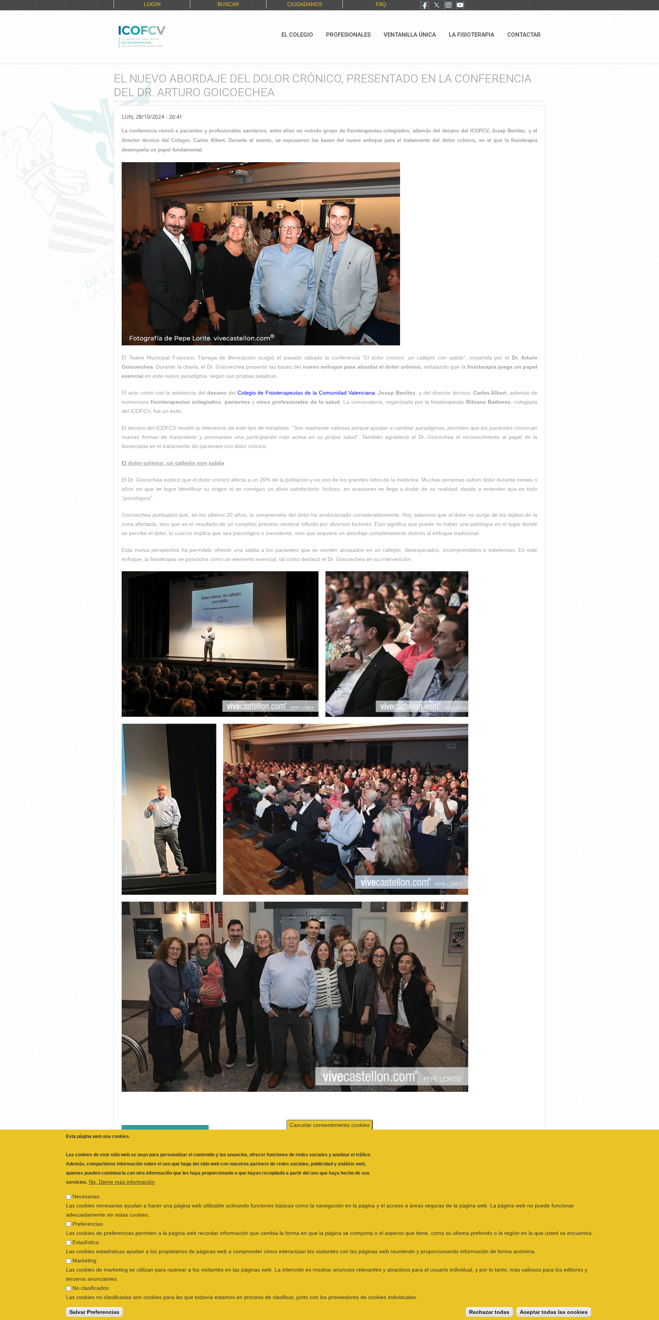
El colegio (297, 34)
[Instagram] (448, 6)
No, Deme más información (122, 1180)
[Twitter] (436, 6)
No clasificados (90, 1286)
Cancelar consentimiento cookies (330, 1123)
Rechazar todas (489, 1310)
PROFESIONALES (348, 34)
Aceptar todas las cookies (554, 1310)
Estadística (85, 1240)
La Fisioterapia (471, 34)
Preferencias (87, 1221)
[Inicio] (168, 36)
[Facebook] (425, 6)
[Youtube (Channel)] (460, 6)
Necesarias (86, 1194)
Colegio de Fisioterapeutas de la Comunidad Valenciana (306, 393)
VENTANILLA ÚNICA (410, 34)
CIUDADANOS (304, 4)
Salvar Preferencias (94, 1310)
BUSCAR (228, 4)
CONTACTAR (524, 34)
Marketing (84, 1258)
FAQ (381, 4)
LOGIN (152, 4)
